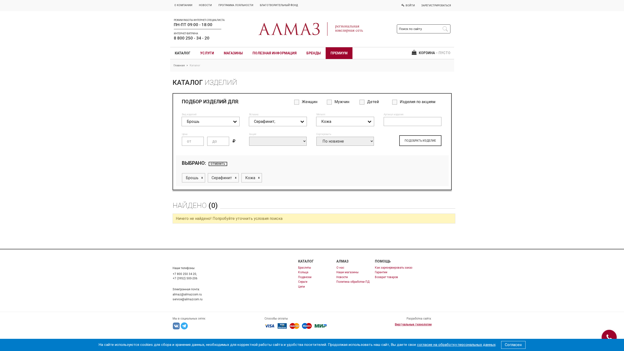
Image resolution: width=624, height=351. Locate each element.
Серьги (302, 281)
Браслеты (304, 267)
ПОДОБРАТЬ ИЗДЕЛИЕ (420, 140)
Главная (179, 65)
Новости (342, 277)
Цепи (301, 286)
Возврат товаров (386, 277)
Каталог (182, 53)
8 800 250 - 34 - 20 (191, 38)
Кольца (303, 272)
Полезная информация (275, 53)
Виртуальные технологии (413, 324)
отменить (218, 164)
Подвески (305, 277)
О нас (340, 267)
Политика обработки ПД (353, 281)
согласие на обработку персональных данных (456, 344)
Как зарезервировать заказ (393, 267)
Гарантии (381, 272)
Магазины (233, 53)
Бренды (313, 53)
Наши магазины (347, 272)
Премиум (339, 53)
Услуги (207, 53)
